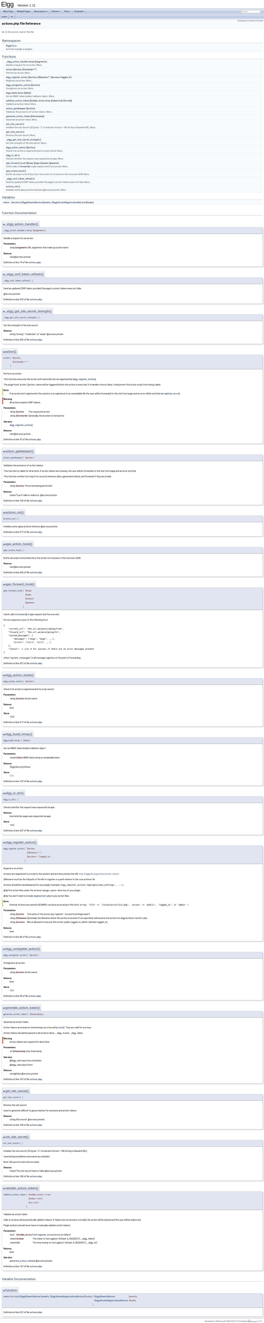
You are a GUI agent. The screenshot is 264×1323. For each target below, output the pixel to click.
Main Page (8, 11)
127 (21, 1266)
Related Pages (23, 11)
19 (21, 262)
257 (21, 663)
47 (21, 439)
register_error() (172, 393)
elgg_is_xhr (12, 155)
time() (61, 1027)
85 (21, 937)
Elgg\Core (11, 46)
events (47, 202)
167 (21, 1079)
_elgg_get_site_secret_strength (22, 139)
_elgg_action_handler (17, 61)
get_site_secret (14, 132)
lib (12, 17)
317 (21, 532)
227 (21, 830)
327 (21, 1312)
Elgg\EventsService (32, 202)
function (15, 202)
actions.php (35, 262)
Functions (251, 21)
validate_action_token (17, 100)
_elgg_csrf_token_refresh (19, 179)
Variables (259, 21)
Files (66, 11)
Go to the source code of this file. (18, 32)
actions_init (12, 186)
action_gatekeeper (15, 108)
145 (21, 500)
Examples (79, 11)
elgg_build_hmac (14, 93)
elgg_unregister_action (18, 85)
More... (40, 65)
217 (21, 722)
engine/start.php (42, 896)
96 (21, 996)
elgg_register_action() (84, 379)
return (6, 202)
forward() (25, 166)
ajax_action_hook (15, 171)
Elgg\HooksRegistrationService (68, 202)
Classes (55, 11)
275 (21, 299)
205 (21, 339)
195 (21, 1125)
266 (21, 572)
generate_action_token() (22, 1261)
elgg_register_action (17, 77)
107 (21, 781)
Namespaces (40, 11)
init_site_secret (14, 124)
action (9, 69)
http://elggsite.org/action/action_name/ (99, 874)
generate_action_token (18, 116)
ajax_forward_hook (16, 163)
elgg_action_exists (16, 147)
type (37, 163)
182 (21, 1176)
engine (4, 17)
